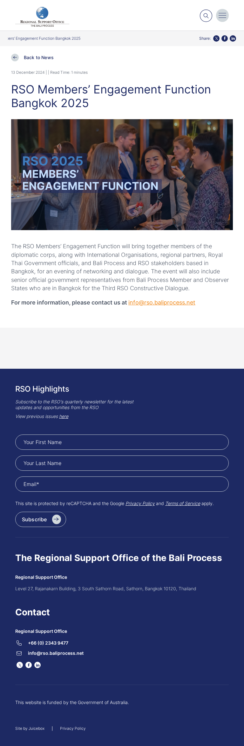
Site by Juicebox (29, 728)
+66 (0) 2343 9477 (48, 643)
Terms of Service (182, 503)
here (63, 416)
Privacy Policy (140, 503)
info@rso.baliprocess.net (56, 653)
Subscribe (34, 519)
